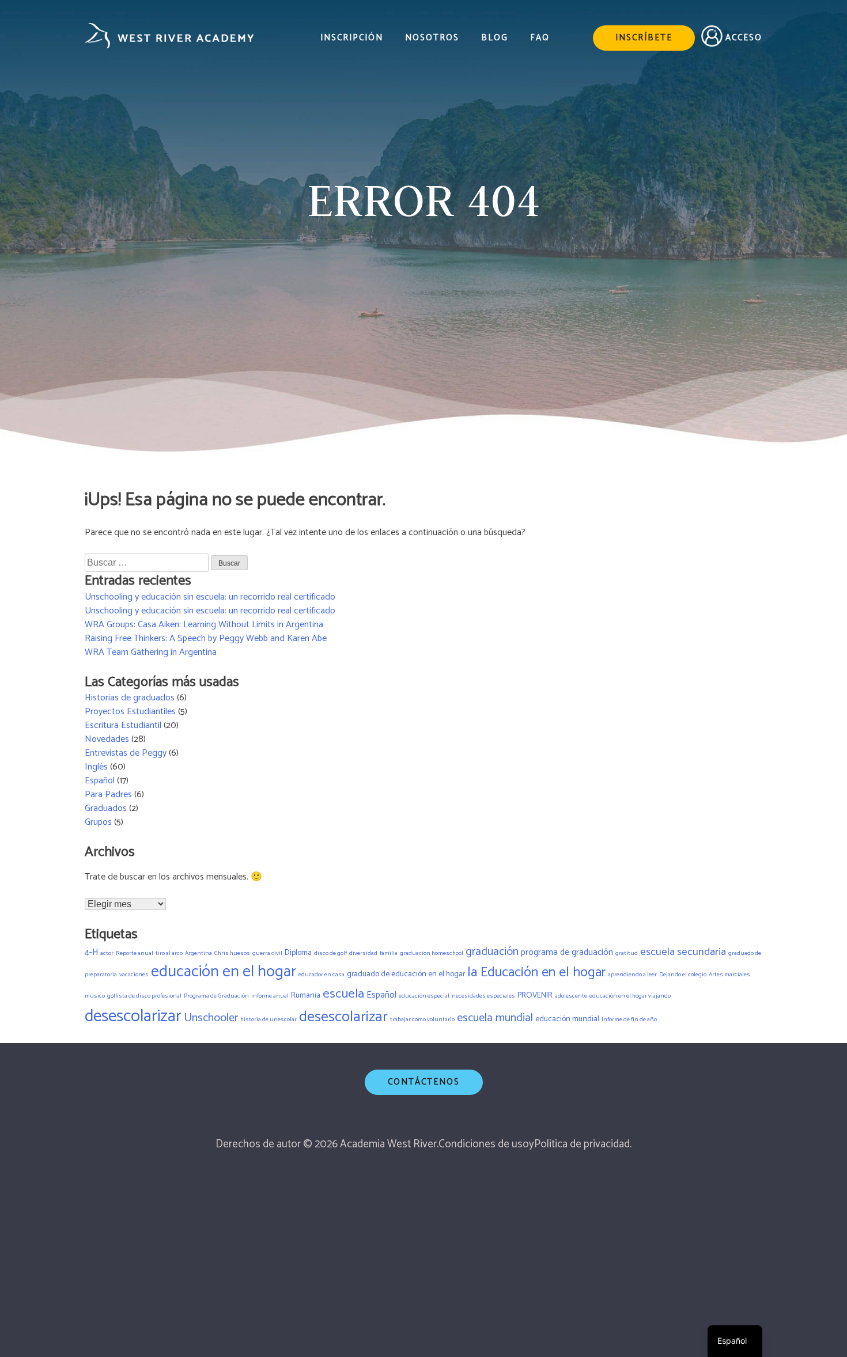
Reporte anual (134, 953)
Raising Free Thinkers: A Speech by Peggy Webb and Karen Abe (206, 638)
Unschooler (211, 1018)
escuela (343, 994)
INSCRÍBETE (643, 38)
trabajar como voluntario (422, 1019)
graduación (492, 951)
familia (389, 953)
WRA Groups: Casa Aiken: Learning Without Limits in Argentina (204, 624)
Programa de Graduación (216, 996)
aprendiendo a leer (632, 974)
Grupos (98, 822)
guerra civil (267, 953)
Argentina (198, 953)
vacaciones (134, 974)
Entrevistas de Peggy (126, 753)
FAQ (540, 38)
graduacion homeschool (431, 953)
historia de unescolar (268, 1019)
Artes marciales (729, 974)
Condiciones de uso (483, 1144)
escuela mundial (495, 1018)
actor (107, 953)
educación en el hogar (223, 972)
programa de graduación (567, 952)
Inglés (96, 767)
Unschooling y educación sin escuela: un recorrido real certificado (210, 597)
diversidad (363, 953)
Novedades (107, 739)
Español (100, 781)
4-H (91, 952)
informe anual (270, 996)
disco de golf (330, 953)
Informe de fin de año (629, 1019)
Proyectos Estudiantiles (130, 711)
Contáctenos (424, 1082)
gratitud (626, 953)
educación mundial (567, 1019)
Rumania (305, 995)
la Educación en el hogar (536, 972)
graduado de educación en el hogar (406, 974)
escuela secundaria (683, 952)
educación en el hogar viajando (630, 996)
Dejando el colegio (682, 974)
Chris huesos (232, 953)
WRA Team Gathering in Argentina (151, 652)
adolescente (571, 996)
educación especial (424, 996)
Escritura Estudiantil (123, 725)
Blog (494, 38)
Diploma (298, 952)
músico (95, 996)
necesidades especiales (483, 996)
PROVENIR (535, 995)
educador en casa (321, 974)
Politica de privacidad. (583, 1144)
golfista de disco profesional (144, 996)
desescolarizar (133, 1016)
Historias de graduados (130, 698)
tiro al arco (169, 953)
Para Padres (108, 794)
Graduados (106, 808)
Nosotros (432, 38)
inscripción (351, 38)
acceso (743, 38)
